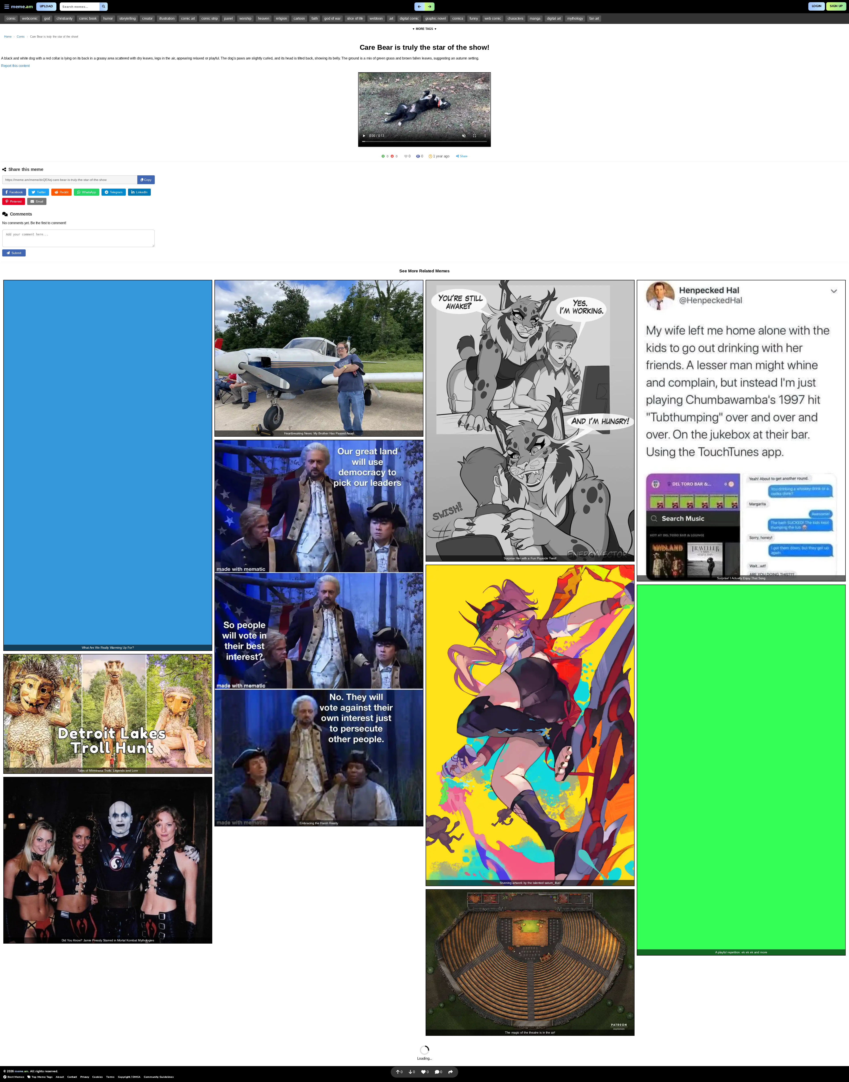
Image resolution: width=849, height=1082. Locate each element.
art (391, 18)
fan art (594, 18)
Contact (72, 1077)
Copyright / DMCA (129, 1077)
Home (7, 36)
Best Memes (16, 1077)
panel (228, 18)
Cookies (97, 1077)
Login (816, 6)
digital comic (409, 18)
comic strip (209, 18)
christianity (65, 18)
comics (457, 18)
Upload (46, 6)
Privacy (84, 1077)
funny (474, 18)
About (60, 1077)
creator (147, 18)
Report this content (15, 66)
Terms (110, 1077)
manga (535, 18)
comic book (88, 18)
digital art (554, 18)
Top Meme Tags (42, 1077)
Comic (21, 36)
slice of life (355, 18)
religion (281, 18)
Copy (147, 180)
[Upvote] (383, 156)
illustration (166, 18)
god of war (332, 18)
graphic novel (435, 18)
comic (11, 18)
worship (245, 18)
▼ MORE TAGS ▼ (424, 29)
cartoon (299, 18)
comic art (188, 18)
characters (515, 18)
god (47, 18)
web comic (493, 18)
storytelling (127, 18)
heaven (263, 18)
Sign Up (836, 6)
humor (108, 18)
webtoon (376, 18)
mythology (575, 18)
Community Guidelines (159, 1077)
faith (315, 18)
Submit (16, 253)
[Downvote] (392, 156)
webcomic (29, 18)
